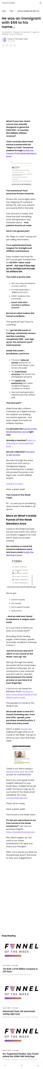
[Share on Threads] (10, 45)
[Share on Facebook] (3, 45)
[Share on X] (7, 45)
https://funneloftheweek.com (20, 832)
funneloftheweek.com (16, 797)
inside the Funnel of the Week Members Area (21, 153)
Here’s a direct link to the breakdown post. (21, 443)
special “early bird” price (18, 771)
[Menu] (40, 3)
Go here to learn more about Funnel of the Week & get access (21, 694)
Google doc (26, 729)
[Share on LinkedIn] (14, 45)
